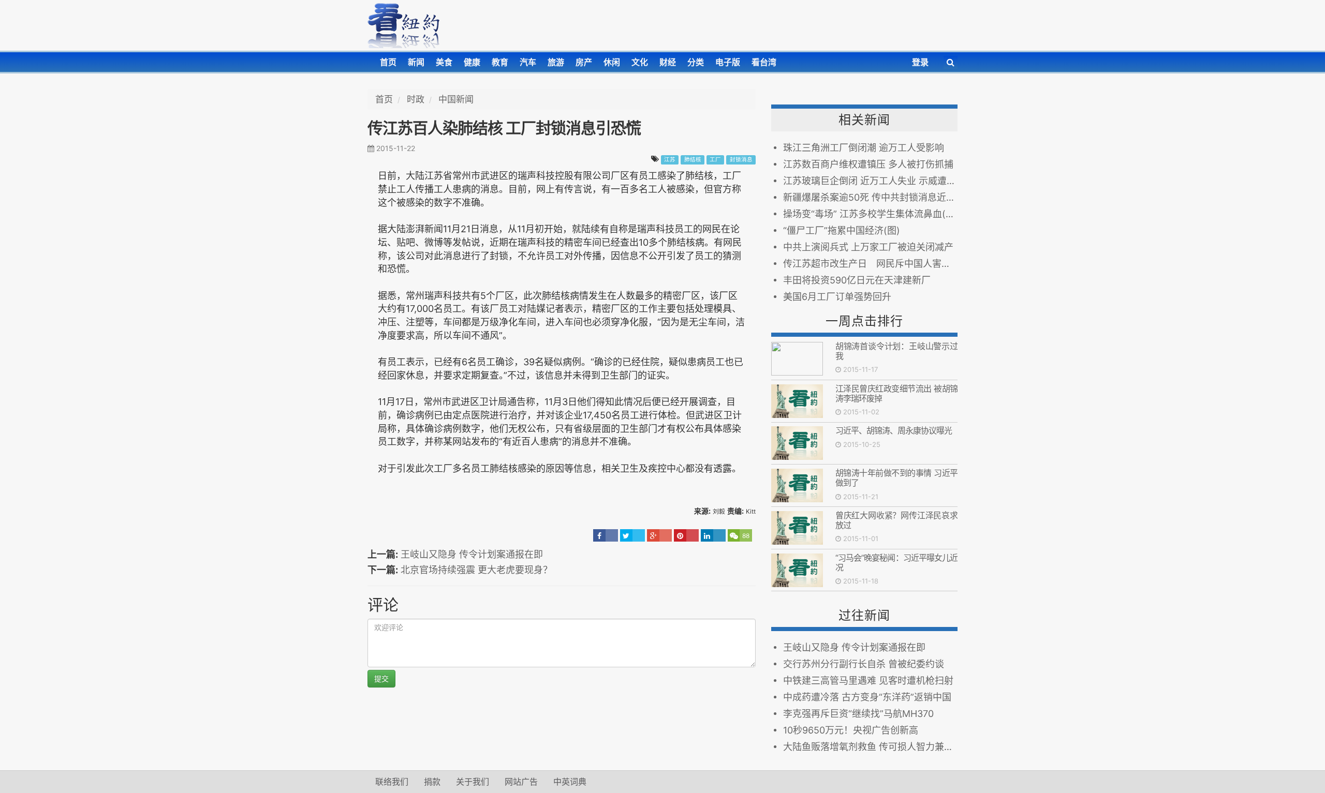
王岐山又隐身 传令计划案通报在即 (472, 554)
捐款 (432, 781)
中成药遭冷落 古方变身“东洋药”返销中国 (867, 697)
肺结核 (692, 159)
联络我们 (391, 781)
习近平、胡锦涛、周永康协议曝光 (893, 430)
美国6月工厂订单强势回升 (837, 296)
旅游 (556, 62)
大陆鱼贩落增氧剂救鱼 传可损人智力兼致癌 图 (870, 746)
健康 (472, 62)
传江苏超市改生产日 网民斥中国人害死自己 (870, 263)
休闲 (611, 62)
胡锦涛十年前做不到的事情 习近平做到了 (896, 478)
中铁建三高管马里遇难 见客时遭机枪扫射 (868, 680)
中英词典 (569, 781)
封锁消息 (741, 159)
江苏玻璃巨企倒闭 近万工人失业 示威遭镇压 (870, 180)
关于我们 (472, 781)
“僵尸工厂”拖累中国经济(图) (841, 230)
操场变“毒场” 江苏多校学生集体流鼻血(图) (870, 213)
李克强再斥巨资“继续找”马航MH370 (858, 713)
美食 (444, 62)
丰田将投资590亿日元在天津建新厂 (857, 280)
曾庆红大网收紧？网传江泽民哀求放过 (896, 520)
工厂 (715, 159)
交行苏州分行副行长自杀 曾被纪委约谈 (863, 664)
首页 (388, 62)
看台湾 (764, 62)
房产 (584, 62)
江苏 (669, 159)
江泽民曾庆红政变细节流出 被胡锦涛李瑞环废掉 (896, 393)
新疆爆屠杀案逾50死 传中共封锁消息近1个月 (870, 197)
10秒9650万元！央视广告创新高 (850, 730)
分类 (695, 62)
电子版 (727, 62)
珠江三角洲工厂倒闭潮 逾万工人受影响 (863, 147)
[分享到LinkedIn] (713, 535)
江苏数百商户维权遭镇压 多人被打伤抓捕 (868, 164)
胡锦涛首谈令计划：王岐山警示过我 (896, 351)
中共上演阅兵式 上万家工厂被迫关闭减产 (868, 247)
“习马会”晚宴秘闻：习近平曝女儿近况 (896, 562)
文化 (639, 62)
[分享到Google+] (659, 535)
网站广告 (521, 781)
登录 (920, 62)
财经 (667, 62)
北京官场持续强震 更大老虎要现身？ (476, 569)
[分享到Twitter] (632, 535)
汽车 (528, 62)
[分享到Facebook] (605, 535)
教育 (500, 62)
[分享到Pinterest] (686, 535)
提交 (381, 678)
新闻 (416, 62)
